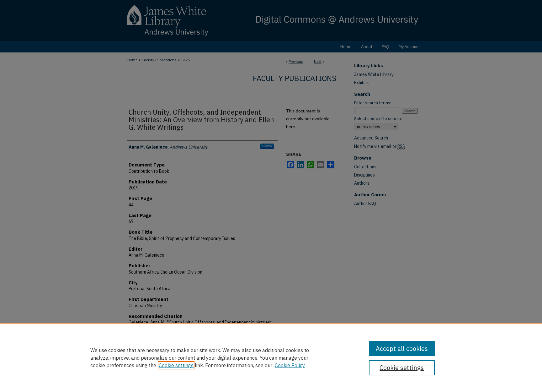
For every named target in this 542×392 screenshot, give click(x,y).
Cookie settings (176, 365)
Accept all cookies (402, 348)
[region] (271, 357)
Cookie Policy (290, 365)
